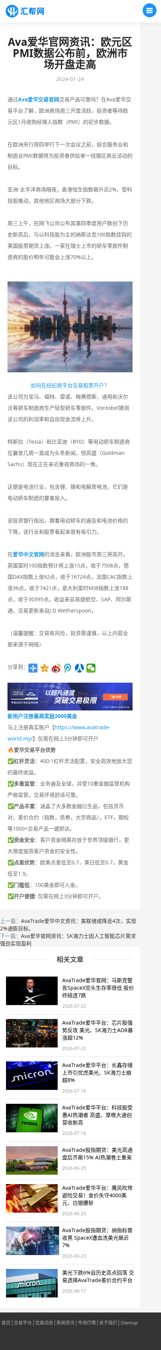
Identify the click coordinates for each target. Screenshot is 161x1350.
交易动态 (44, 1323)
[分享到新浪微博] (56, 668)
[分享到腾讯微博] (68, 668)
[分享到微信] (91, 668)
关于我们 (108, 1323)
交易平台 (23, 1323)
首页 (5, 1323)
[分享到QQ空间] (44, 668)
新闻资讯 (66, 1323)
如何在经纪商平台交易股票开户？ (70, 385)
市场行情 (87, 1323)
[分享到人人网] (79, 668)
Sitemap (129, 1323)
